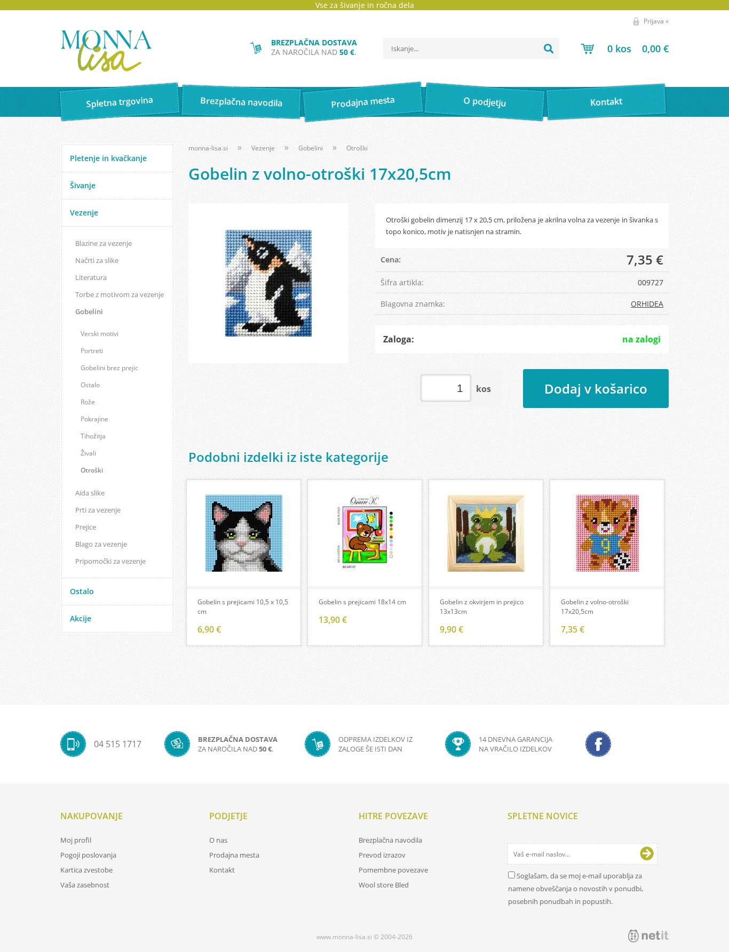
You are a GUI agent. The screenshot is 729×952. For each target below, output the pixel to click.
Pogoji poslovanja (88, 855)
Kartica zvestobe (86, 870)
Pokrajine (94, 418)
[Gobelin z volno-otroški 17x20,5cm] (268, 283)
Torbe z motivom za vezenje (119, 294)
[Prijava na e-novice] (647, 854)
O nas (218, 840)
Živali (88, 453)
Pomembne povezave (393, 870)
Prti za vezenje (98, 510)
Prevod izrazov (382, 855)
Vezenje (84, 212)
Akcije (80, 618)
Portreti (92, 350)
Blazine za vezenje (103, 243)
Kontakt (606, 101)
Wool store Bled (384, 885)
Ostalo (90, 384)
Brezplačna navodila (241, 101)
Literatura (91, 277)
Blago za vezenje (101, 544)
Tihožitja (93, 436)
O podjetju (484, 101)
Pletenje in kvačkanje (108, 158)
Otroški (92, 470)
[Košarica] (625, 48)
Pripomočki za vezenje (110, 561)
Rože (88, 401)
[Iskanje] (548, 48)
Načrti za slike (96, 260)
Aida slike (90, 493)
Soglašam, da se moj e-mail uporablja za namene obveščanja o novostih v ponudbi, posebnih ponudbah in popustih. (575, 888)
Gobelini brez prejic (109, 367)
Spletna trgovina (119, 102)
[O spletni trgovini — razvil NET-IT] (648, 936)
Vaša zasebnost (84, 885)
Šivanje (83, 185)
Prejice (85, 527)
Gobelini (89, 311)
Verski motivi (99, 333)
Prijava (656, 21)
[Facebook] (598, 744)
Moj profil (75, 840)
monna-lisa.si (208, 148)
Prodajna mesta (362, 101)
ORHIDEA (647, 304)
